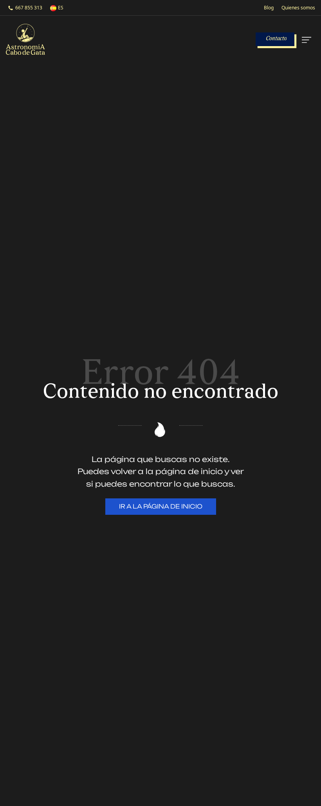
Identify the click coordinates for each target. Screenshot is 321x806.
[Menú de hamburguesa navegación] (305, 39)
